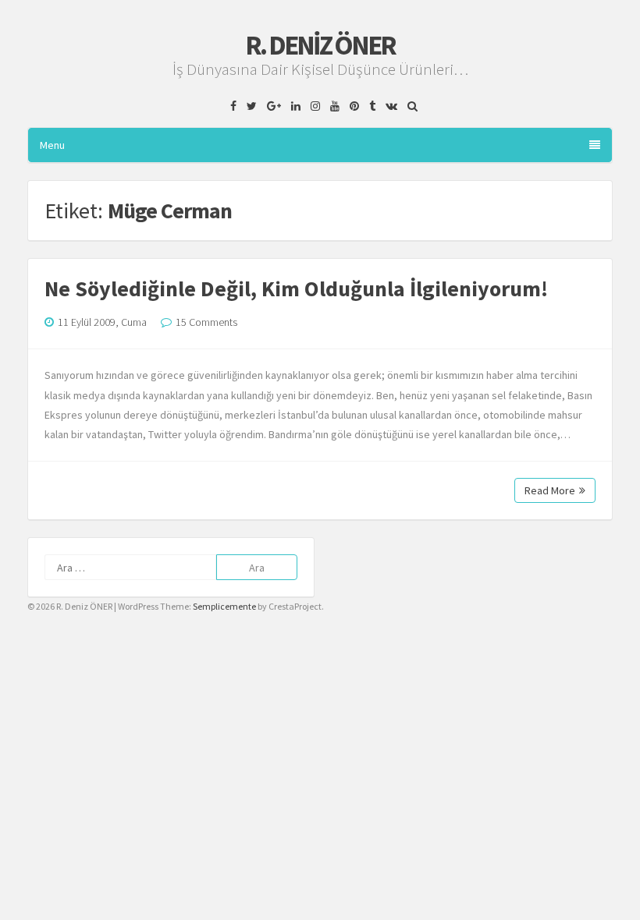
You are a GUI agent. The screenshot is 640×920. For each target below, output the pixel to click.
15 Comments (206, 322)
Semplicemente (224, 606)
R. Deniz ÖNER (320, 45)
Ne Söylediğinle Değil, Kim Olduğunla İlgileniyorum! (296, 288)
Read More (549, 490)
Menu (52, 145)
